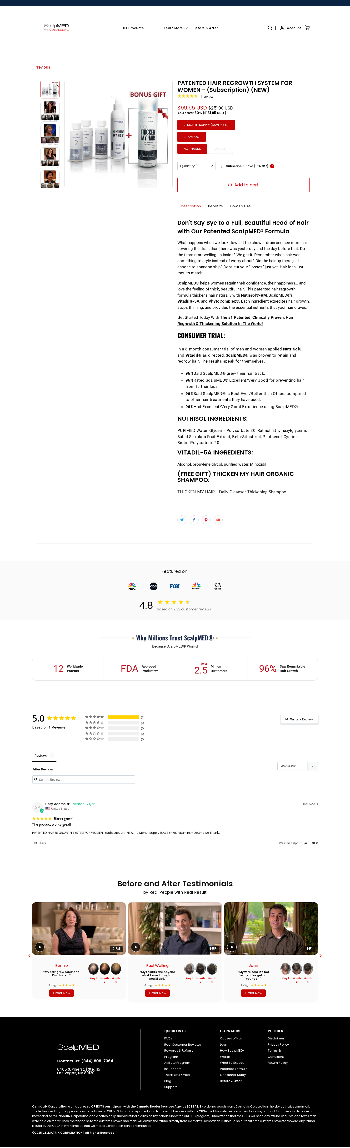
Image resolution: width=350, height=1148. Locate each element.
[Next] (320, 955)
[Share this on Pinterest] (206, 519)
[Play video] (40, 947)
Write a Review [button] (301, 719)
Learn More (173, 28)
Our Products (132, 28)
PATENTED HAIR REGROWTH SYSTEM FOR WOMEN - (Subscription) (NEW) (83, 832)
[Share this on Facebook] (194, 519)
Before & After (206, 28)
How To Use (240, 206)
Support (170, 1087)
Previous (42, 67)
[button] (307, 843)
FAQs (168, 1038)
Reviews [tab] (41, 755)
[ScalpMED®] (57, 28)
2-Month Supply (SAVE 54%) (206, 125)
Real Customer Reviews (182, 1044)
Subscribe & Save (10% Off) (247, 166)
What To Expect (232, 1062)
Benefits (215, 206)
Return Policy (278, 1062)
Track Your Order (177, 1075)
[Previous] (29, 955)
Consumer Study (233, 1075)
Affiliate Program (177, 1062)
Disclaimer (276, 1038)
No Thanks (192, 148)
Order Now (61, 993)
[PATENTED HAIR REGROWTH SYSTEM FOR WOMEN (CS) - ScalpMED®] (118, 134)
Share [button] (42, 843)
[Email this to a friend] (218, 519)
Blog (167, 1081)
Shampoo (192, 137)
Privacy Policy (278, 1044)
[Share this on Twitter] (181, 519)
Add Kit (221, 148)
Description (191, 206)
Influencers (172, 1069)
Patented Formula (234, 1069)
